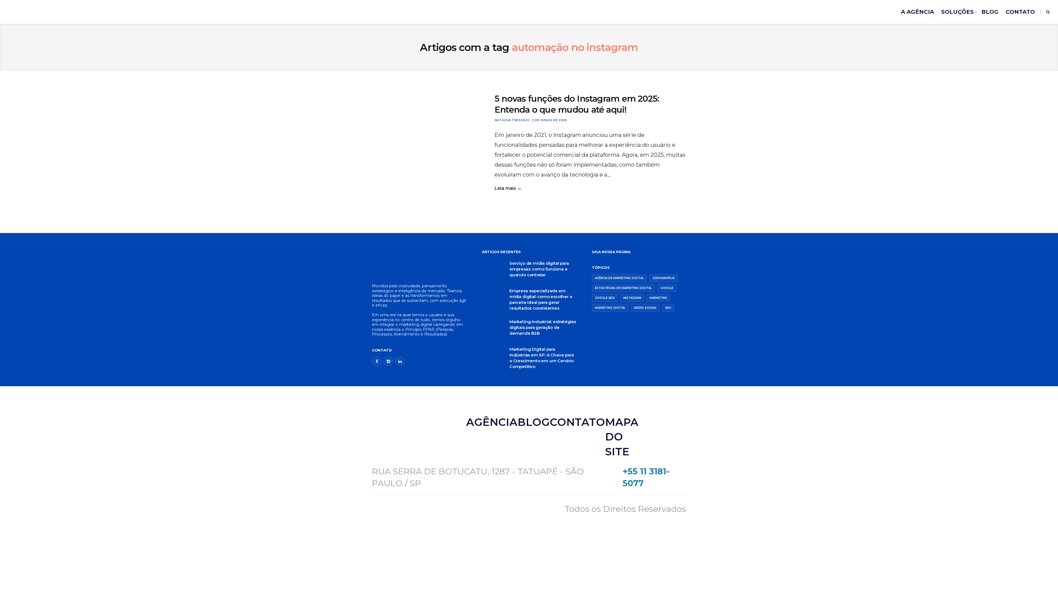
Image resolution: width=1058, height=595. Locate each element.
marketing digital (610, 308)
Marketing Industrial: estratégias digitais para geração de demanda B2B (542, 327)
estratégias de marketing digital (623, 288)
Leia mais (505, 188)
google (666, 288)
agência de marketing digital (619, 278)
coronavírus (663, 278)
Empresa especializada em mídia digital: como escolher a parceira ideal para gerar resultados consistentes (540, 299)
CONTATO (1020, 12)
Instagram (632, 298)
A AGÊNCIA (917, 12)
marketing (658, 298)
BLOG (989, 12)
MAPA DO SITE (621, 437)
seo (668, 308)
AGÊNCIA (491, 422)
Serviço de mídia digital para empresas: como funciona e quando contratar (539, 269)
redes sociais (645, 308)
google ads (605, 298)
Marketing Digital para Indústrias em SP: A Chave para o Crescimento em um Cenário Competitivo (541, 358)
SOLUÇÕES (957, 12)
